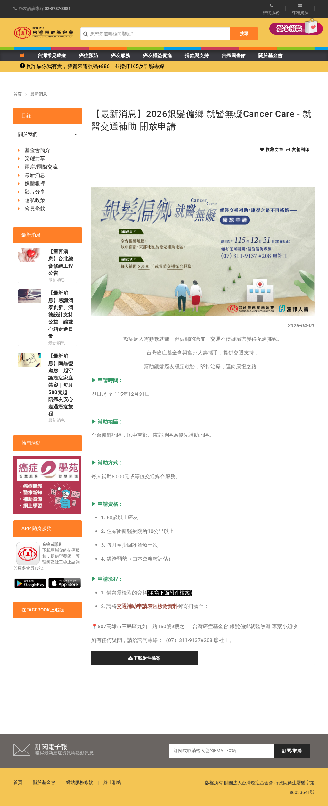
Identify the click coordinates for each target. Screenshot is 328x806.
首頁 (17, 94)
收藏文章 (273, 149)
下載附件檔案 (146, 658)
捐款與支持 (197, 55)
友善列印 (300, 149)
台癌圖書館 (234, 55)
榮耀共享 (35, 158)
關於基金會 (270, 55)
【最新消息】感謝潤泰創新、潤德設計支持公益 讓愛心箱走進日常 (60, 314)
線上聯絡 (112, 782)
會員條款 (35, 208)
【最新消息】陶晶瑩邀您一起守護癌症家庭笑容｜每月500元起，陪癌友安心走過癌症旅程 (60, 385)
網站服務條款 (79, 782)
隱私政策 (35, 200)
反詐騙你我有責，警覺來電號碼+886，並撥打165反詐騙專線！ (97, 66)
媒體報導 (35, 183)
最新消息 (38, 94)
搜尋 (244, 33)
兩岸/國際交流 (41, 167)
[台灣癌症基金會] (43, 32)
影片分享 (35, 192)
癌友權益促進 (157, 55)
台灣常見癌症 (51, 55)
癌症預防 (88, 55)
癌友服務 (120, 55)
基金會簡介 (37, 150)
